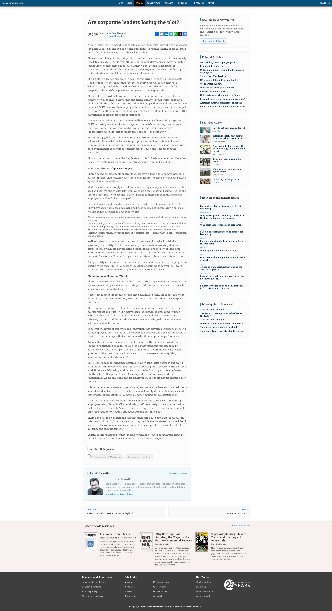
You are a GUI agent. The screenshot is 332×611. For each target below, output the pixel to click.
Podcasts (168, 3)
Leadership (201, 587)
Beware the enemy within (214, 91)
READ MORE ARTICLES (178, 473)
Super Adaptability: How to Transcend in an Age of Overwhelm (228, 537)
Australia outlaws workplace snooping (221, 102)
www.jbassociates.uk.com (120, 494)
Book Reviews (153, 3)
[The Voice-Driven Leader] (92, 545)
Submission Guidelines (95, 582)
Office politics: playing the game (226, 160)
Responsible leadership (212, 66)
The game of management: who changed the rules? (221, 314)
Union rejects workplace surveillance (220, 95)
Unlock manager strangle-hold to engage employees (222, 71)
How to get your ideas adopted (228, 128)
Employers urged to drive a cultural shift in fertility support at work (222, 286)
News (129, 3)
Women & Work (203, 596)
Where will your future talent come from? (222, 323)
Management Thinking (139, 457)
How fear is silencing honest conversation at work (222, 258)
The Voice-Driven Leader (116, 534)
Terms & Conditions (94, 596)
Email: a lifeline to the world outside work (222, 106)
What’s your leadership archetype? (218, 250)
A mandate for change (212, 309)
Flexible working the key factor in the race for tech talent (223, 242)
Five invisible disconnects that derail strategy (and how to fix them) (229, 148)
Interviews (199, 3)
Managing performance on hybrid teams (226, 170)
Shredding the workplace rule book (218, 327)
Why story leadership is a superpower (220, 224)
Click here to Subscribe (214, 41)
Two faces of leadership (213, 76)
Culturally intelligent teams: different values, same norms (228, 137)
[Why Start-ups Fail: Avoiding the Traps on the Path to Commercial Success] (147, 550)
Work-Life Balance (204, 591)
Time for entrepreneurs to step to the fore (222, 331)
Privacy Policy (91, 591)
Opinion (139, 3)
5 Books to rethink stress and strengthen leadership (222, 232)
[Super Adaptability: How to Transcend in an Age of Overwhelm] (203, 547)
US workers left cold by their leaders (219, 80)
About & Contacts (93, 587)
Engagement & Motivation (108, 457)
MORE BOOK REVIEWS (241, 526)
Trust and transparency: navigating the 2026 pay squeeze (221, 268)
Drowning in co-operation (226, 179)
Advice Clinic (161, 591)
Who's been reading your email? (217, 87)
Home (120, 3)
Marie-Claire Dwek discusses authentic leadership (221, 207)
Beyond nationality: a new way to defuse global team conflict (222, 277)
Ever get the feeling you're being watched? (222, 99)
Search (159, 596)
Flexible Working (203, 582)
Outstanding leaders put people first (219, 62)
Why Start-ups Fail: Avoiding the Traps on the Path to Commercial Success (222, 216)
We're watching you (211, 83)
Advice (211, 3)
